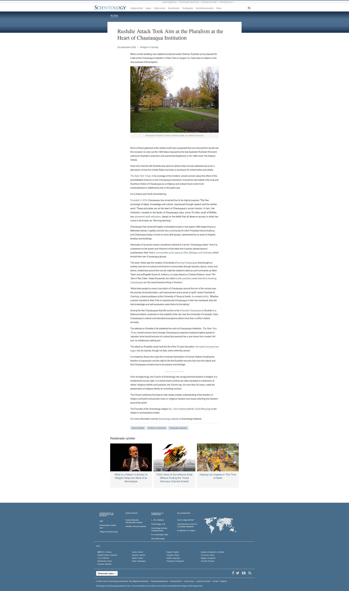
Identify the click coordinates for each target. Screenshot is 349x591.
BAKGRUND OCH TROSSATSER (157, 514)
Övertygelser (187, 8)
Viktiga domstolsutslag (109, 531)
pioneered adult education (148, 216)
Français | (172, 555)
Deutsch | (138, 555)
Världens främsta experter (135, 526)
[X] (237, 573)
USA (101, 521)
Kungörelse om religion (186, 530)
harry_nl (183, 135)
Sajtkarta (223, 581)
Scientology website (168, 418)
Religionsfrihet (137, 8)
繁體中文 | (104, 552)
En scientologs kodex (159, 534)
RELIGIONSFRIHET (184, 513)
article (205, 296)
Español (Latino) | (107, 555)
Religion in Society (149, 47)
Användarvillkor (176, 581)
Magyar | (208, 558)
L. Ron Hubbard (179, 408)
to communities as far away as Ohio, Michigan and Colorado (183, 252)
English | (172, 552)
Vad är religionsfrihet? (185, 520)
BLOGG (114, 15)
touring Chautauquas (187, 262)
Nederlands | (104, 561)
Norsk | (139, 561)
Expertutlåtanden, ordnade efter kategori (134, 521)
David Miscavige (157, 538)
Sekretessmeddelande (159, 581)
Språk (98, 546)
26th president (184, 278)
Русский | (207, 561)
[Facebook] (233, 573)
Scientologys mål (158, 524)
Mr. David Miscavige (201, 408)
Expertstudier (174, 8)
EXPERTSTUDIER (131, 513)
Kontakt (215, 581)
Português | (175, 561)
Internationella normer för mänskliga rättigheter (187, 525)
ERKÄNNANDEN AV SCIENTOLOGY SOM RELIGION (107, 515)
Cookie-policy (189, 581)
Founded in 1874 (138, 200)
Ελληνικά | (207, 555)
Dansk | (137, 552)
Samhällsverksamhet (204, 8)
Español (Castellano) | (212, 552)
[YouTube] (243, 573)
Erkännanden (160, 8)
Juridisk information (203, 581)
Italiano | (137, 558)
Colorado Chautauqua (191, 310)
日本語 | (173, 558)
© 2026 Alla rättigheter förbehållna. (122, 581)
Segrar (148, 8)
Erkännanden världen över (108, 526)
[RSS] (249, 573)
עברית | (103, 558)
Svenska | (104, 564)
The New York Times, (141, 175)
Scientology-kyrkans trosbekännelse (159, 529)
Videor (219, 8)
